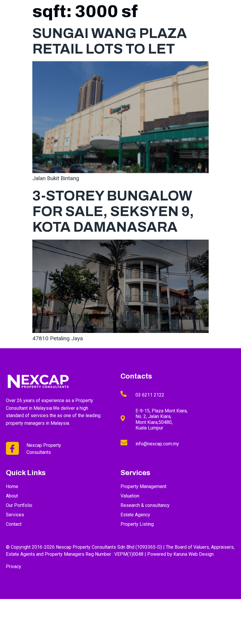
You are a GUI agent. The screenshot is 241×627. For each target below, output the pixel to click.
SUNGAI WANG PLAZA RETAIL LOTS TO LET (109, 41)
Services (144, 19)
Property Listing (188, 19)
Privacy (13, 566)
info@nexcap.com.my (157, 444)
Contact (225, 19)
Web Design (201, 554)
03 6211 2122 (149, 395)
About (119, 19)
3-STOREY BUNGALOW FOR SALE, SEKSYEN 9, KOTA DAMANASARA (113, 211)
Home (97, 19)
